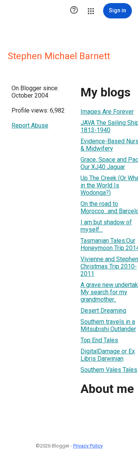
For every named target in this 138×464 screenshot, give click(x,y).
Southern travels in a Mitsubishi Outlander (108, 325)
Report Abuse (30, 125)
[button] (74, 11)
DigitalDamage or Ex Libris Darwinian (107, 355)
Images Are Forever (107, 111)
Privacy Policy (88, 446)
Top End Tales (99, 340)
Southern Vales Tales (108, 369)
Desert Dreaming (103, 310)
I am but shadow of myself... (106, 226)
